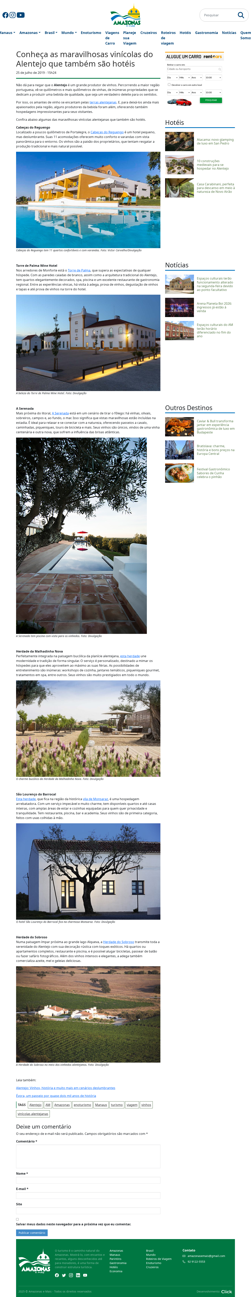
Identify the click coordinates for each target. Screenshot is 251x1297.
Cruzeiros (148, 32)
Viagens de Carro (112, 38)
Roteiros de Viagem (159, 1259)
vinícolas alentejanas (33, 1114)
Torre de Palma (79, 270)
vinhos (146, 1105)
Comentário (26, 1141)
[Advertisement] (200, 228)
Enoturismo (91, 32)
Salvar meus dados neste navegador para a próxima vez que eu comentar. (73, 1224)
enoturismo (82, 1105)
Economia (116, 1271)
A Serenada (60, 413)
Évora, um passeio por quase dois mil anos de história (56, 1096)
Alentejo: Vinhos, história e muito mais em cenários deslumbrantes (65, 1088)
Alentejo (35, 1105)
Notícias (229, 32)
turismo (117, 1105)
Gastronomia (206, 32)
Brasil (50, 32)
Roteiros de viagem (168, 38)
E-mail (22, 1189)
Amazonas (28, 32)
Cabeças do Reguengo (107, 132)
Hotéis (185, 32)
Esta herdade (26, 799)
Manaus (101, 1105)
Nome (22, 1173)
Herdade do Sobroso (118, 942)
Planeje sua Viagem (129, 38)
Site (19, 1204)
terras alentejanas (103, 102)
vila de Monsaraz (95, 799)
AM (47, 1105)
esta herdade (130, 656)
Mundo (67, 32)
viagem (132, 1105)
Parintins (115, 1259)
